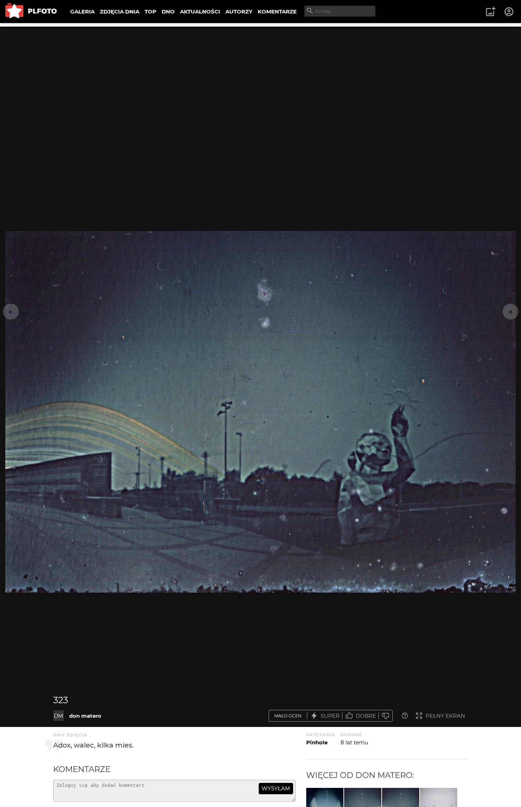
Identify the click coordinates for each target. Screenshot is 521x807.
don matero (85, 715)
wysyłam (276, 788)
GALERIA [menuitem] (82, 11)
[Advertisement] (260, 76)
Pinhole (316, 742)
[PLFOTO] (31, 11)
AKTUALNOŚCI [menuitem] (200, 11)
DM (58, 715)
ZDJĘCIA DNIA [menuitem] (119, 11)
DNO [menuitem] (168, 11)
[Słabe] (386, 715)
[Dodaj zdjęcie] (490, 11)
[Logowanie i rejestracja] (509, 11)
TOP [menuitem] (150, 11)
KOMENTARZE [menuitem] (277, 11)
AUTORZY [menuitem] (238, 11)
